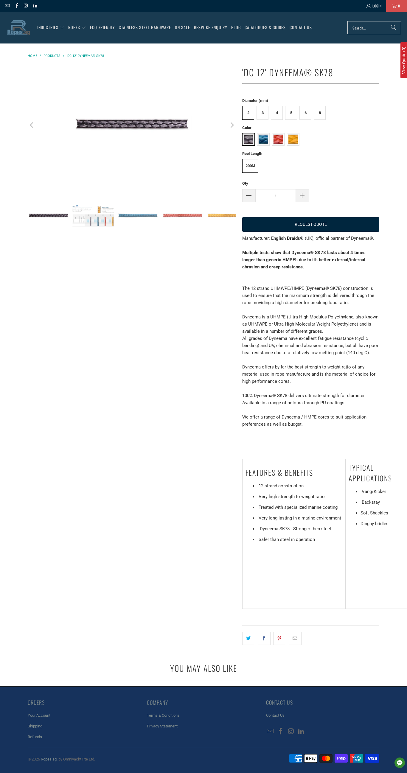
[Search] (393, 27)
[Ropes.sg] (18, 28)
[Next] (232, 125)
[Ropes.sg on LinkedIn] (35, 5)
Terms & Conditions (163, 715)
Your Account (39, 715)
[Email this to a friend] (295, 638)
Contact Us (275, 715)
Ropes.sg (49, 759)
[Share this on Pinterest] (279, 638)
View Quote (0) (403, 60)
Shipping (35, 726)
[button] (50, 27)
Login (377, 5)
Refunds (35, 737)
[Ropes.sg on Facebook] (16, 5)
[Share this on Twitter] (248, 638)
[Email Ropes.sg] (7, 5)
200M (250, 166)
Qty (245, 183)
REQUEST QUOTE (311, 224)
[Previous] (32, 125)
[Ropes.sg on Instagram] (25, 5)
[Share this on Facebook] (264, 638)
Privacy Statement (162, 726)
